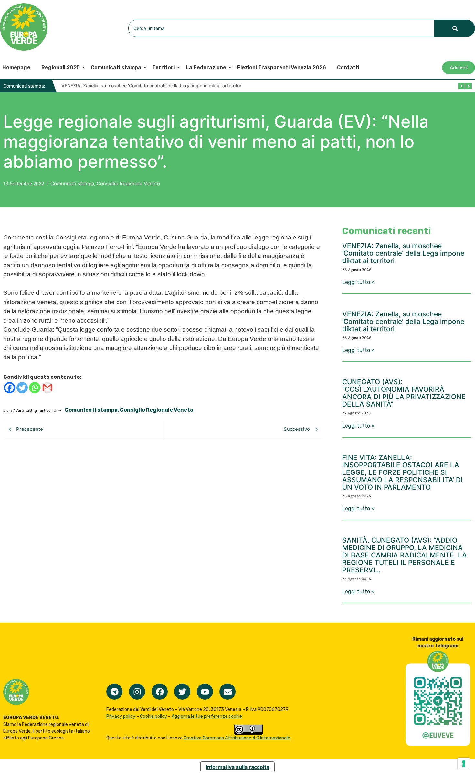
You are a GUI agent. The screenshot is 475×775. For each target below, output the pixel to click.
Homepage (16, 67)
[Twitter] (22, 387)
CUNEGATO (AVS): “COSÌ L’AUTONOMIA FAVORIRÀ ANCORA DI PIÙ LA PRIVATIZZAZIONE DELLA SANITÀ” (404, 393)
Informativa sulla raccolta (237, 767)
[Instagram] (137, 692)
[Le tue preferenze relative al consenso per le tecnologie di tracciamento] (464, 764)
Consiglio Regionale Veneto (128, 183)
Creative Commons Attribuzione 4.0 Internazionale (237, 738)
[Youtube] (205, 692)
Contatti (348, 67)
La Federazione (206, 67)
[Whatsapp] (34, 387)
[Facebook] (9, 387)
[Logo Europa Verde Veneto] (24, 27)
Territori (163, 67)
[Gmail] (47, 387)
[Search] (455, 28)
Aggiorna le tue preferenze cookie (207, 716)
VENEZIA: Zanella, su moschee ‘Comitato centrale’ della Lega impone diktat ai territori (151, 85)
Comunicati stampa (116, 67)
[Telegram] (114, 692)
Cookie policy (153, 716)
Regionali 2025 (60, 67)
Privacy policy (120, 716)
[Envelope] (227, 692)
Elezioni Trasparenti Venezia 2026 (281, 67)
